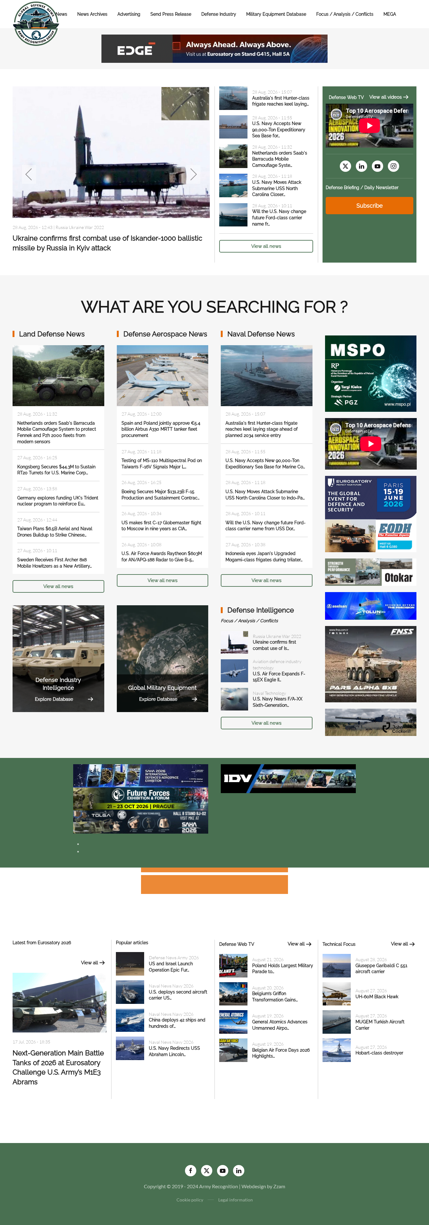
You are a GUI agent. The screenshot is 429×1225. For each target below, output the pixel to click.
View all (89, 963)
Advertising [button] (128, 14)
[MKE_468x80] (140, 821)
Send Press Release (170, 14)
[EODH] (371, 513)
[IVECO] (288, 778)
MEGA (389, 14)
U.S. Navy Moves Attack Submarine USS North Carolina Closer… (276, 188)
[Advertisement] (214, 870)
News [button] (61, 14)
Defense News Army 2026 (174, 957)
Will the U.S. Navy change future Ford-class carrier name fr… (279, 217)
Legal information (235, 1199)
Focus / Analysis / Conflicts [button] (344, 14)
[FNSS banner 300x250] (371, 663)
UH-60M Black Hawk (377, 996)
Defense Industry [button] (218, 14)
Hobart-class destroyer (379, 1052)
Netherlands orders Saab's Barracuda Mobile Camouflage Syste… (279, 159)
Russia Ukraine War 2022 (80, 227)
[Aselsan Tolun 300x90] (371, 605)
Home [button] (39, 14)
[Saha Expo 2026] (140, 775)
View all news (266, 246)
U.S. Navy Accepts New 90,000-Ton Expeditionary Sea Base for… (278, 129)
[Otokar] (371, 571)
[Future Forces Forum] (140, 798)
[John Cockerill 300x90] (371, 722)
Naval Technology (269, 693)
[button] (29, 174)
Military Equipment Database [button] (276, 14)
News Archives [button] (92, 14)
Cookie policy (189, 1199)
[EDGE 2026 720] (214, 48)
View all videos (385, 97)
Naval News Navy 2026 (171, 985)
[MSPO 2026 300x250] (371, 373)
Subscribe (369, 205)
